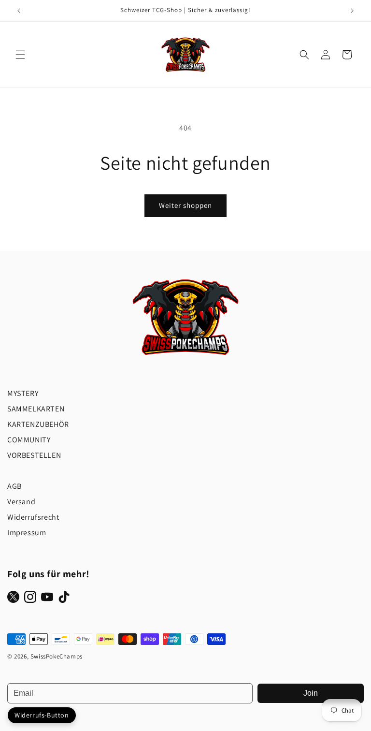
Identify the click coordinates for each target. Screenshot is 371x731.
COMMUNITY (28, 440)
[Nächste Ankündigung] (352, 10)
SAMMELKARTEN (35, 409)
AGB (14, 486)
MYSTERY (22, 393)
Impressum (26, 532)
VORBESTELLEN (34, 455)
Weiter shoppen (185, 205)
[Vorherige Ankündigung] (18, 10)
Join (310, 693)
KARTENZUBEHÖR (38, 424)
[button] (20, 54)
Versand (21, 502)
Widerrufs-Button (41, 715)
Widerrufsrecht (33, 517)
